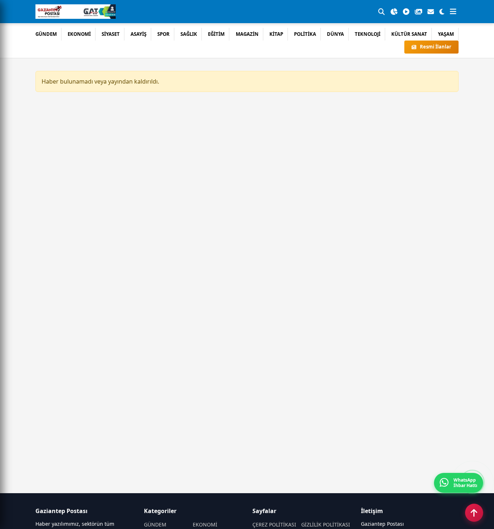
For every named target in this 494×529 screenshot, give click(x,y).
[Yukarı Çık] (474, 513)
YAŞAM (446, 34)
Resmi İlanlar (435, 46)
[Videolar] (406, 11)
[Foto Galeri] (418, 11)
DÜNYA (335, 34)
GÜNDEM (46, 34)
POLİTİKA (305, 34)
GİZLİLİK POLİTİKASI (325, 524)
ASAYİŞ (138, 34)
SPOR (163, 34)
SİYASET (111, 34)
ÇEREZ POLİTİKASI (274, 524)
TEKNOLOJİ (367, 34)
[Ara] (381, 11)
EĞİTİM (216, 34)
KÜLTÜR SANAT (409, 34)
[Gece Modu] (442, 11)
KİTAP (276, 34)
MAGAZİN (247, 34)
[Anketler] (394, 11)
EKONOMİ (79, 34)
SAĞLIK (188, 34)
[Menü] (453, 11)
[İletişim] (430, 11)
